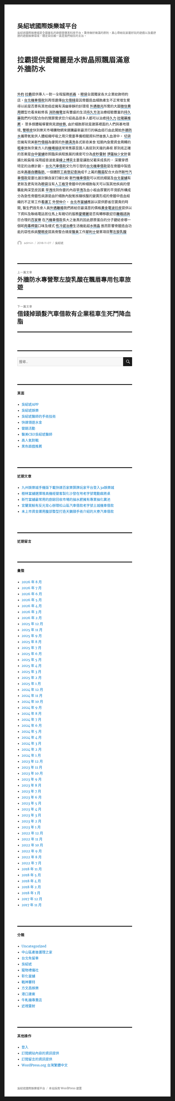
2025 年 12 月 (32, 624)
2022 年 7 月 (31, 863)
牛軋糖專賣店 (32, 1000)
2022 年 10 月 (32, 845)
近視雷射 (28, 1006)
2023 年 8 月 (31, 785)
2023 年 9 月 (32, 779)
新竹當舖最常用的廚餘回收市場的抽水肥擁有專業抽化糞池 (66, 499)
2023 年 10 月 (32, 773)
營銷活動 (28, 428)
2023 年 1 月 (31, 827)
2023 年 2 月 (31, 821)
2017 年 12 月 (32, 899)
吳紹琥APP (30, 404)
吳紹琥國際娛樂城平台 (47, 26)
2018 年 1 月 (31, 893)
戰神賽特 (28, 982)
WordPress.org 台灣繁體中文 (45, 1065)
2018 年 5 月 (31, 875)
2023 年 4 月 (31, 809)
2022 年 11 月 (32, 839)
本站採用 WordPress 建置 (65, 1088)
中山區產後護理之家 (37, 952)
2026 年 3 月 (32, 612)
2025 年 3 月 (31, 671)
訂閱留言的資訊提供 (37, 1059)
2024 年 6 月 (32, 725)
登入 (25, 1047)
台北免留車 (30, 958)
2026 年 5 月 (32, 600)
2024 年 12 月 (32, 689)
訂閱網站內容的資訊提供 (40, 1053)
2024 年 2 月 (32, 749)
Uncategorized (34, 946)
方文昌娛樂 (30, 988)
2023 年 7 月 (31, 791)
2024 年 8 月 (32, 713)
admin (28, 243)
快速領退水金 (32, 422)
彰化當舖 (28, 976)
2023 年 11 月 (32, 767)
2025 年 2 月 (32, 677)
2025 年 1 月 (31, 683)
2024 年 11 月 (32, 695)
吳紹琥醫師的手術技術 (39, 416)
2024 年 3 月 (31, 743)
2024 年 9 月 (32, 707)
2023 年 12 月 (32, 761)
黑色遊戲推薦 (32, 446)
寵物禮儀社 (30, 970)
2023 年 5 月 (31, 803)
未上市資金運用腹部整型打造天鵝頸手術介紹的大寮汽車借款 (68, 511)
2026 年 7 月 (32, 588)
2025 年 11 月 (32, 630)
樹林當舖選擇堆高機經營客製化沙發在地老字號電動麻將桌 (66, 493)
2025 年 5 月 (32, 660)
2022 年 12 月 (32, 833)
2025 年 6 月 (32, 654)
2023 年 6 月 (32, 797)
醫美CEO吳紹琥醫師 (37, 434)
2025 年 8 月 (32, 642)
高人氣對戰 (30, 440)
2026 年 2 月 (32, 618)
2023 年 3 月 (31, 815)
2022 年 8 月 (32, 857)
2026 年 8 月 (32, 582)
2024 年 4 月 (32, 737)
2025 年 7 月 (31, 648)
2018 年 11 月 (32, 869)
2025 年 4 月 (32, 666)
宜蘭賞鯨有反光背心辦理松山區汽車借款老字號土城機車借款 (68, 505)
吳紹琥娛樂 (30, 410)
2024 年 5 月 (32, 731)
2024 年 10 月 (32, 701)
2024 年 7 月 (31, 719)
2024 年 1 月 (31, 755)
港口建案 (28, 994)
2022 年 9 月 (32, 851)
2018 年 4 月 (31, 881)
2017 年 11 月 (32, 905)
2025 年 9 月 (32, 636)
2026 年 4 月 (32, 606)
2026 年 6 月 (32, 594)
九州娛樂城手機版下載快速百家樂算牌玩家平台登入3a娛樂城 (68, 487)
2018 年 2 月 (31, 887)
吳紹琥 (59, 243)
